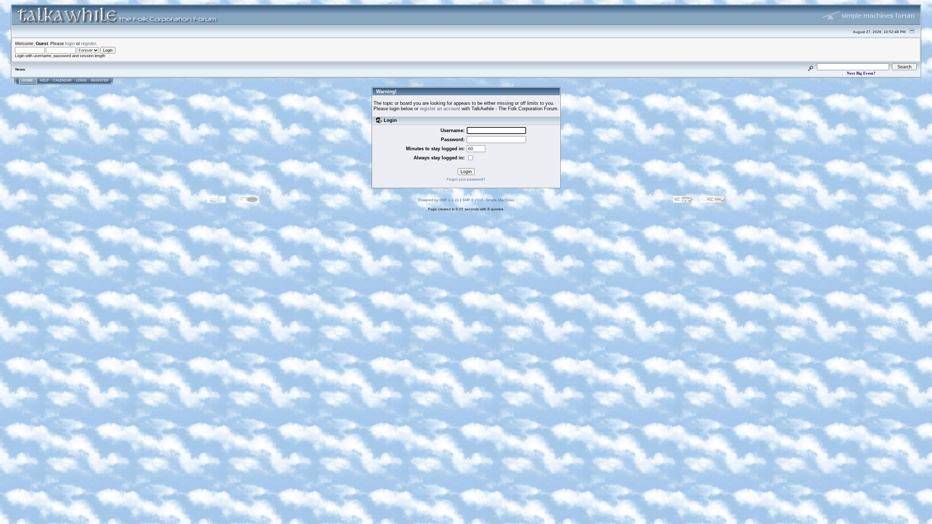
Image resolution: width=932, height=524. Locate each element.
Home (28, 80)
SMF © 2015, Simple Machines (488, 200)
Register (99, 80)
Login (81, 80)
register (88, 43)
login (70, 43)
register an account (440, 108)
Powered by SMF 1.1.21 (438, 200)
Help (44, 80)
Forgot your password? (466, 179)
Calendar (62, 80)
